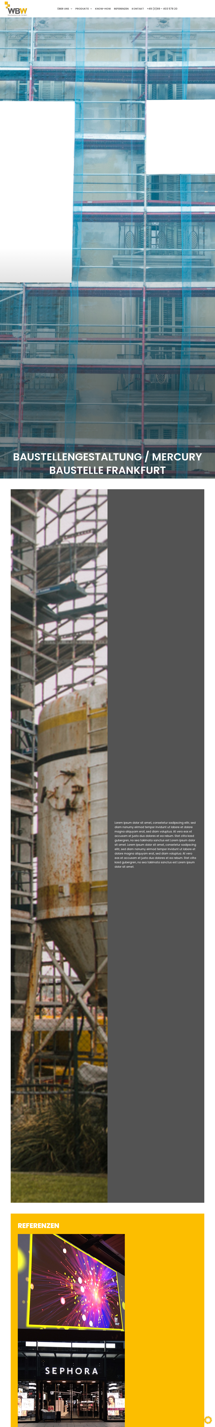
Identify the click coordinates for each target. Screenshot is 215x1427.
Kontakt (138, 9)
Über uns (63, 9)
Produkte (82, 9)
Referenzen (121, 9)
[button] (208, 1420)
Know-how (103, 9)
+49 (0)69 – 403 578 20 (162, 9)
